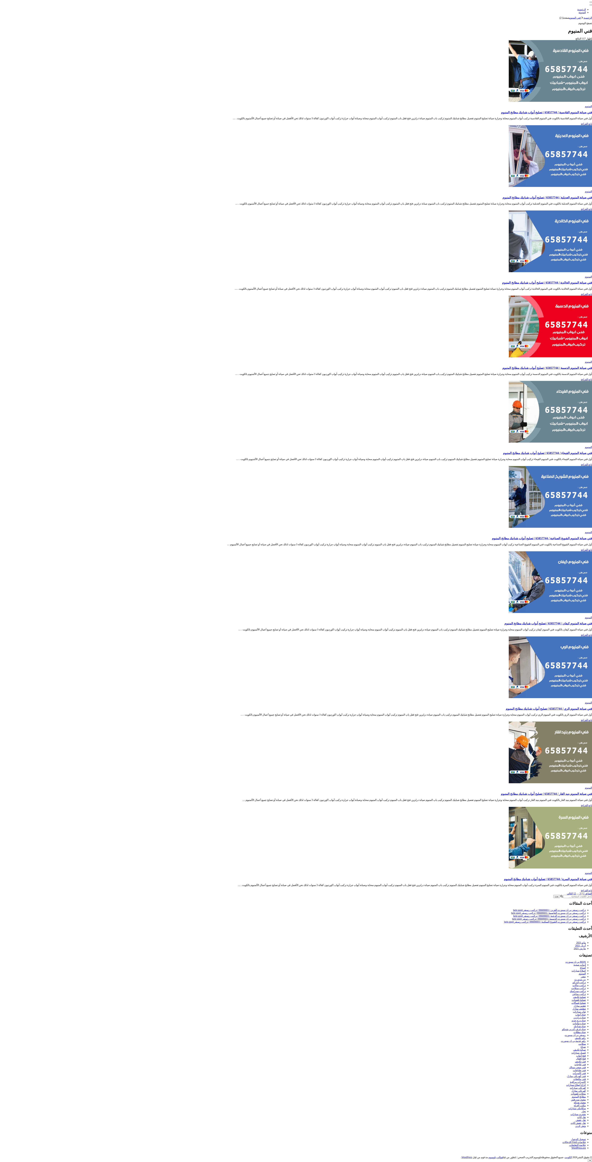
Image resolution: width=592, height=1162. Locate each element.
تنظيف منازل (579, 1008)
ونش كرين (580, 1126)
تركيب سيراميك (578, 991)
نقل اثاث (581, 1117)
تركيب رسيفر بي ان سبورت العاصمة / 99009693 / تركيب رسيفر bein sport (548, 913)
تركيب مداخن (579, 994)
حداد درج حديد (579, 1020)
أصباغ (583, 967)
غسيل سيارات (578, 1052)
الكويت (568, 1157)
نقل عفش (581, 1120)
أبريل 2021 (580, 945)
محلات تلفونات (578, 1093)
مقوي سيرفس (578, 1099)
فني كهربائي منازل (576, 1076)
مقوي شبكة (580, 1102)
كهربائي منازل (578, 1091)
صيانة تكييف (579, 1049)
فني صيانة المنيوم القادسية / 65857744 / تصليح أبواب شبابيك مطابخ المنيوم (546, 112)
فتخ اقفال (581, 1058)
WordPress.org (578, 1148)
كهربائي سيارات (578, 1088)
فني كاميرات (579, 1073)
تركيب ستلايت (578, 988)
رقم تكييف (580, 1038)
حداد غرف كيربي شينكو (574, 1029)
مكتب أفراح (580, 1105)
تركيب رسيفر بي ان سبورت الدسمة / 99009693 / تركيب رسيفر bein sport (549, 919)
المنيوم (588, 106)
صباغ (583, 1047)
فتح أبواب (581, 1055)
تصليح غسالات (578, 1003)
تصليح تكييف (579, 997)
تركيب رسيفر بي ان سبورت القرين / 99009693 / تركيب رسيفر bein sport (549, 910)
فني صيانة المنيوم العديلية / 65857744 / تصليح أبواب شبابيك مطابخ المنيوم (547, 197)
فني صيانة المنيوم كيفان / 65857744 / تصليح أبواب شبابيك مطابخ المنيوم (548, 623)
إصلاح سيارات (579, 970)
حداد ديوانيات (579, 1023)
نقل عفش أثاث (578, 1123)
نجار (584, 1111)
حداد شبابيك (580, 1026)
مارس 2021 (580, 948)
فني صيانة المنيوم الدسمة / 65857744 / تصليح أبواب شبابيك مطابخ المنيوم (547, 367)
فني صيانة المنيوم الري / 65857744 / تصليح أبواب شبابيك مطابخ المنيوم (549, 708)
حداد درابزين (579, 1017)
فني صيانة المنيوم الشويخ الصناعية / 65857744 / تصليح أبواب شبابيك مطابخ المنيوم (542, 538)
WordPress (467, 1157)
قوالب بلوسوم (496, 1157)
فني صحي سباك (577, 1067)
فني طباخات (579, 1070)
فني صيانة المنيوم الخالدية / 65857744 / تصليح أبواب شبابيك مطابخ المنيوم (547, 282)
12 (574, 893)
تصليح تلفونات (579, 1000)
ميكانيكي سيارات (577, 1108)
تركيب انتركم (579, 982)
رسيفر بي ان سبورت (575, 1035)
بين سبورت (580, 979)
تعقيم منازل (580, 1006)
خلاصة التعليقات (577, 1145)
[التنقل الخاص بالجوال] (591, 2)
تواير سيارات (579, 1011)
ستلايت (582, 1044)
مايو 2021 (581, 942)
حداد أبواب (580, 1014)
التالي (570, 893)
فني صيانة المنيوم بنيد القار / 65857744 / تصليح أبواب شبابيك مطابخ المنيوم (546, 793)
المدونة (582, 12)
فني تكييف (580, 1061)
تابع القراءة (586, 123)
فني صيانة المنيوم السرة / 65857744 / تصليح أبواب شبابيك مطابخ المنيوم (548, 879)
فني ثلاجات (580, 1064)
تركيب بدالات (579, 985)
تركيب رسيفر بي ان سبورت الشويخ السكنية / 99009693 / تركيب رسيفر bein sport (545, 922)
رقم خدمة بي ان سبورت (573, 1041)
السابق (588, 893)
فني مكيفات (579, 1079)
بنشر (583, 976)
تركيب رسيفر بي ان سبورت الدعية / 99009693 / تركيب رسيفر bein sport (549, 916)
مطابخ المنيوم (579, 1096)
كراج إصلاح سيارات (576, 1085)
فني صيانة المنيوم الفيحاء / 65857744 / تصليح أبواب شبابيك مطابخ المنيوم (547, 453)
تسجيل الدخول (578, 1139)
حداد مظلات (580, 1032)
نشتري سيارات (578, 1114)
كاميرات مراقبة (578, 1082)
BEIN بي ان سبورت (575, 962)
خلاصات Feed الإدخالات (574, 1142)
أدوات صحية (580, 965)
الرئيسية (581, 9)
